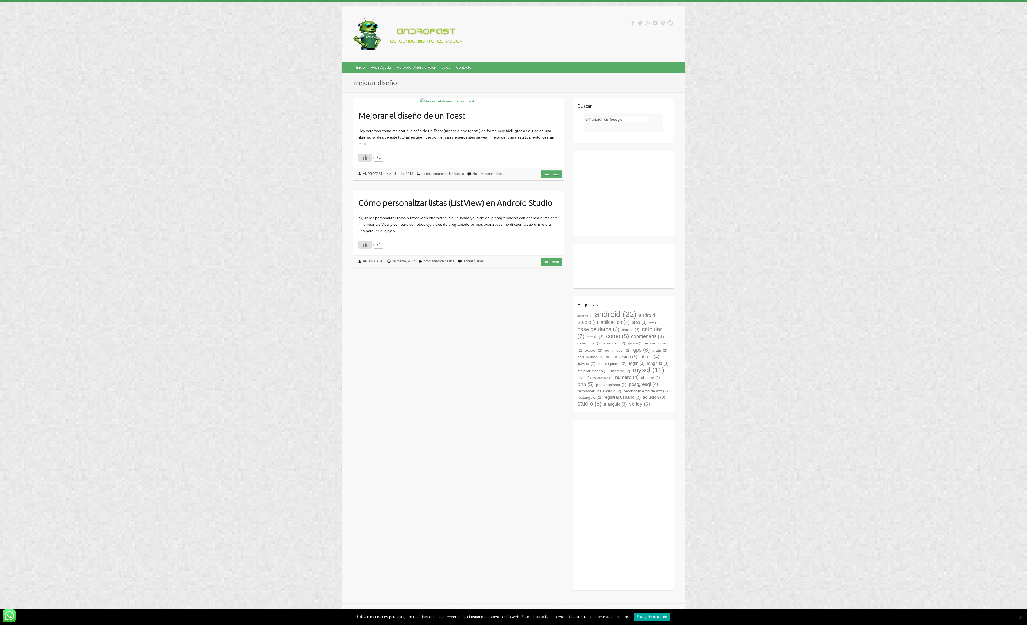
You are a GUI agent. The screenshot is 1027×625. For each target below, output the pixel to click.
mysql (648, 370)
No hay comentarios (487, 174)
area (639, 322)
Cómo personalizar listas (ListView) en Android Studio (455, 203)
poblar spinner (611, 384)
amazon (584, 315)
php (585, 384)
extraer (594, 350)
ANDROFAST (372, 174)
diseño (427, 174)
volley (639, 404)
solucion (654, 397)
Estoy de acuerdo (652, 617)
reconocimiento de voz (646, 391)
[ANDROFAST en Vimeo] (662, 23)
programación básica (448, 174)
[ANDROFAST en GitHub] (670, 23)
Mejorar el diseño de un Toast (411, 115)
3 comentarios (473, 261)
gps (641, 350)
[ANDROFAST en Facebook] (632, 23)
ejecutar (635, 343)
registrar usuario (622, 397)
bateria (630, 330)
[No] (1020, 617)
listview (586, 363)
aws (654, 322)
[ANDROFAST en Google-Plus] (647, 23)
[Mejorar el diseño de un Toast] (447, 101)
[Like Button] (365, 158)
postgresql (643, 384)
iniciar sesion (621, 357)
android (616, 314)
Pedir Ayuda (381, 67)
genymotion (618, 350)
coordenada (647, 336)
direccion (614, 343)
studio (589, 403)
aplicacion (615, 322)
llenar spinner (612, 363)
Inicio (360, 67)
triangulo (615, 404)
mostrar (620, 371)
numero (627, 377)
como (617, 336)
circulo (595, 337)
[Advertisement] (622, 192)
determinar (589, 343)
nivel (584, 377)
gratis (660, 350)
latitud (649, 356)
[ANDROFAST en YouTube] (655, 23)
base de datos (598, 329)
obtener (650, 377)
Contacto (463, 67)
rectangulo (589, 397)
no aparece (603, 377)
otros (446, 67)
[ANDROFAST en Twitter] (640, 23)
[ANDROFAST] (409, 35)
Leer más (551, 174)
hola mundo (590, 357)
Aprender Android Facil (416, 67)
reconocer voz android (599, 391)
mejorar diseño (593, 371)
